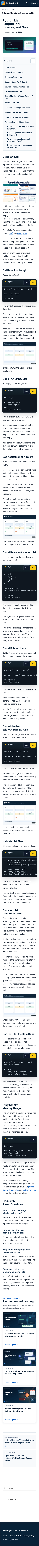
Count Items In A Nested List (17, 87)
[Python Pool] (9, 3)
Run (33, 283)
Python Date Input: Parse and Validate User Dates (18, 1410)
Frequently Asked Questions (17, 122)
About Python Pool (10, 1531)
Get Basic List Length (14, 72)
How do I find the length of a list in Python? (20, 128)
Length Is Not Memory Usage (17, 117)
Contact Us (23, 1531)
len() (11, 233)
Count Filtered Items (13, 92)
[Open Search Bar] (27, 3)
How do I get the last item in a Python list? (19, 134)
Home (4, 9)
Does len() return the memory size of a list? (19, 146)
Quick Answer (10, 67)
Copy (26, 283)
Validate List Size (12, 103)
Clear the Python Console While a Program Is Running (19, 1335)
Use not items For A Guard (16, 82)
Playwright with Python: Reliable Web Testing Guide (19, 1372)
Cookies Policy (9, 1536)
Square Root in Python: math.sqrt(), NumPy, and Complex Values (18, 1458)
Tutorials (12, 9)
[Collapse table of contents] (32, 60)
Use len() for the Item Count (16, 112)
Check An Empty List (13, 77)
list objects (22, 233)
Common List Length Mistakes (17, 108)
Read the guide (11, 1345)
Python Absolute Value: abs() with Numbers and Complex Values (19, 1441)
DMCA (18, 1536)
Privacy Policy (28, 1536)
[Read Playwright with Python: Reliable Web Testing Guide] (19, 1357)
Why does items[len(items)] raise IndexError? (18, 140)
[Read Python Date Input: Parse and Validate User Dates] (19, 1395)
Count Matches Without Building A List (19, 97)
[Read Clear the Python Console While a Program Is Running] (19, 1320)
